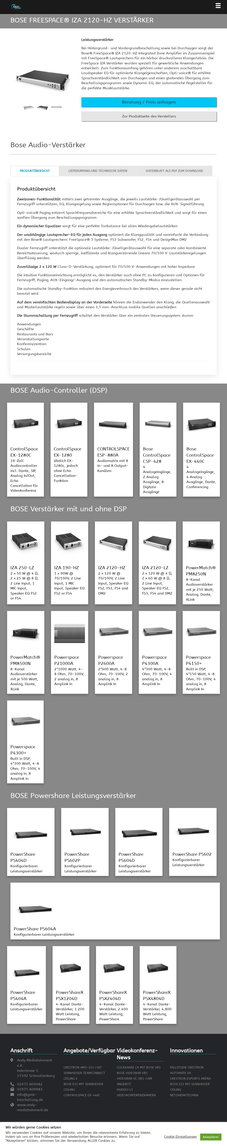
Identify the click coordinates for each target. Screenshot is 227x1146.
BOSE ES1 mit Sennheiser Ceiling (83, 1087)
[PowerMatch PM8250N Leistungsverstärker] (201, 543)
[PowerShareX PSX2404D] (114, 968)
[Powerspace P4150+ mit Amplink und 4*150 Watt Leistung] (201, 633)
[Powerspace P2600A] (113, 633)
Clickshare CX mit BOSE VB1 (139, 1067)
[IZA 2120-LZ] (157, 543)
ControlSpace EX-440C (82, 1095)
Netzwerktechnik (184, 1095)
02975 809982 (30, 1084)
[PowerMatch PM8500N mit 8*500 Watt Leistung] (25, 633)
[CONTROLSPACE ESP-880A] (113, 424)
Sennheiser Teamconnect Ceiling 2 (84, 1075)
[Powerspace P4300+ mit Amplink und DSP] (25, 722)
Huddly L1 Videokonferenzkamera (136, 1092)
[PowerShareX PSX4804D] (158, 968)
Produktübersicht (35, 171)
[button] (149, 102)
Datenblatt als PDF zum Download (174, 171)
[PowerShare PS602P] (85, 830)
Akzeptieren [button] (211, 1137)
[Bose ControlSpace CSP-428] (158, 424)
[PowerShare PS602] (192, 830)
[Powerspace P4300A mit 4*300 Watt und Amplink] (157, 633)
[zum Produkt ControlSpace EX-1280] (69, 424)
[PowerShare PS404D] (30, 830)
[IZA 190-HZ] (69, 543)
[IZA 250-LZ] (25, 543)
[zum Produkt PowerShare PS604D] (139, 830)
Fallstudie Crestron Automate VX (187, 1070)
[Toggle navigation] (218, 5)
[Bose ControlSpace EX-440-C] (201, 424)
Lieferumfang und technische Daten (97, 171)
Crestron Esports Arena (190, 1078)
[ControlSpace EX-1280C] (25, 424)
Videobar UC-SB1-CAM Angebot (134, 1081)
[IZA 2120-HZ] (113, 543)
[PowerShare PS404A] (26, 968)
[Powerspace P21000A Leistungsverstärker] (69, 633)
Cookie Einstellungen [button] (180, 1137)
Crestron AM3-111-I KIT (83, 1067)
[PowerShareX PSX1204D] (71, 968)
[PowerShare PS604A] (35, 904)
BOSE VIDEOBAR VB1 (132, 1073)
